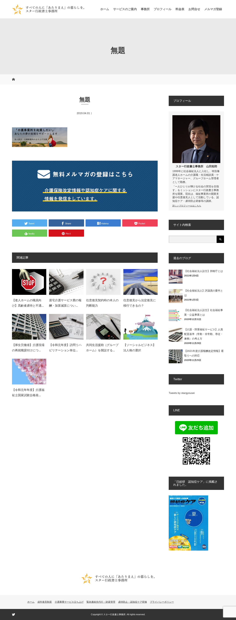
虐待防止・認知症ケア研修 (132, 601)
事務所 (145, 9)
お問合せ (194, 9)
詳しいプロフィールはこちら (186, 206)
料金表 (180, 9)
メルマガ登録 (213, 9)
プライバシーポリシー (162, 601)
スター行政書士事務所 (189, 166)
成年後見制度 (44, 601)
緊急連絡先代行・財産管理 (100, 601)
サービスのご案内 (125, 9)
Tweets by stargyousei (182, 392)
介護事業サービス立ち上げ (69, 601)
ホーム (104, 9)
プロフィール (162, 9)
